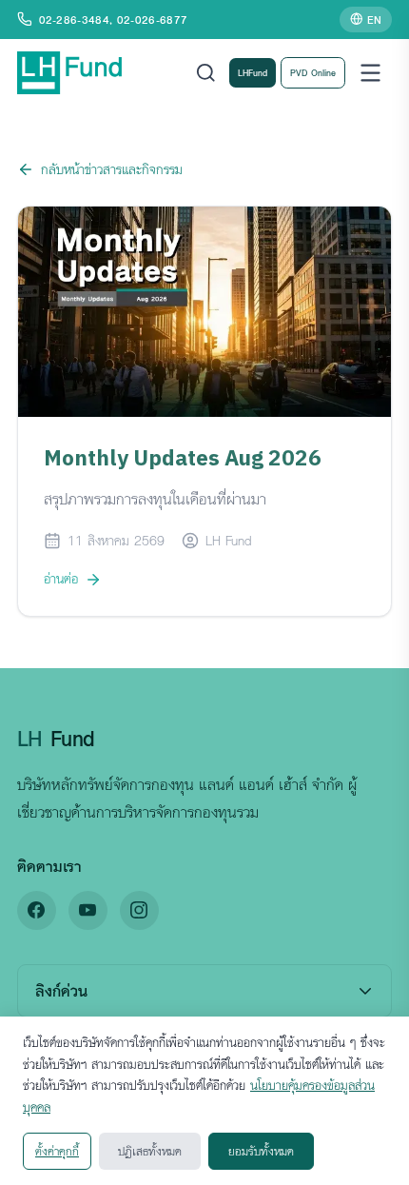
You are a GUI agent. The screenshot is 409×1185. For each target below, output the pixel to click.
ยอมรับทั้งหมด (261, 1150)
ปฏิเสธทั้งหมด (150, 1150)
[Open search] (205, 72)
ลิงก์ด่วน (61, 990)
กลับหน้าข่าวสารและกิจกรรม (112, 169)
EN (374, 19)
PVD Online (313, 72)
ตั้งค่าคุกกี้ (57, 1150)
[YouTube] (87, 910)
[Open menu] (370, 72)
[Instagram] (139, 910)
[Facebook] (36, 910)
